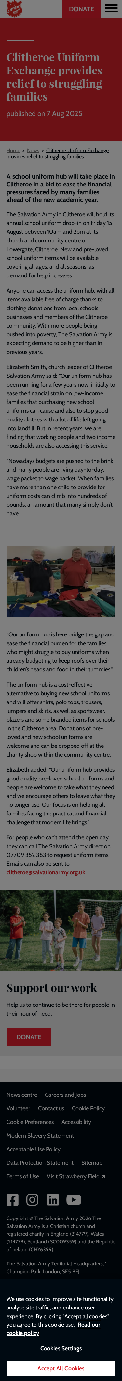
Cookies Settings (61, 1348)
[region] (61, 1330)
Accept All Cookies (60, 1368)
